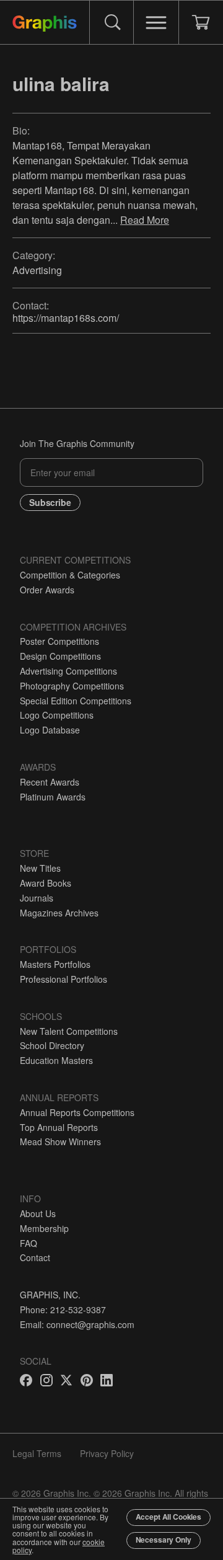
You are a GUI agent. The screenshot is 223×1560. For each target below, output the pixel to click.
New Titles (40, 868)
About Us (38, 1213)
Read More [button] (144, 220)
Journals (36, 898)
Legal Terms (36, 1453)
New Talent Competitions (69, 1031)
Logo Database (50, 730)
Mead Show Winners (60, 1141)
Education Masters (56, 1060)
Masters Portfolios (55, 964)
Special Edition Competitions (75, 700)
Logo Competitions (57, 715)
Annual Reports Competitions (77, 1112)
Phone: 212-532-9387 (63, 1309)
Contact (35, 1257)
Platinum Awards (52, 797)
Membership (44, 1228)
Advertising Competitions (68, 671)
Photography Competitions (72, 686)
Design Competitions (60, 656)
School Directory (52, 1045)
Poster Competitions (59, 641)
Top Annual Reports (59, 1127)
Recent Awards (49, 782)
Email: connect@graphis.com (77, 1324)
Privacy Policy (107, 1453)
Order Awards (47, 589)
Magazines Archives (59, 912)
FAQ (28, 1243)
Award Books (45, 883)
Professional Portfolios (63, 979)
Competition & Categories (70, 575)
